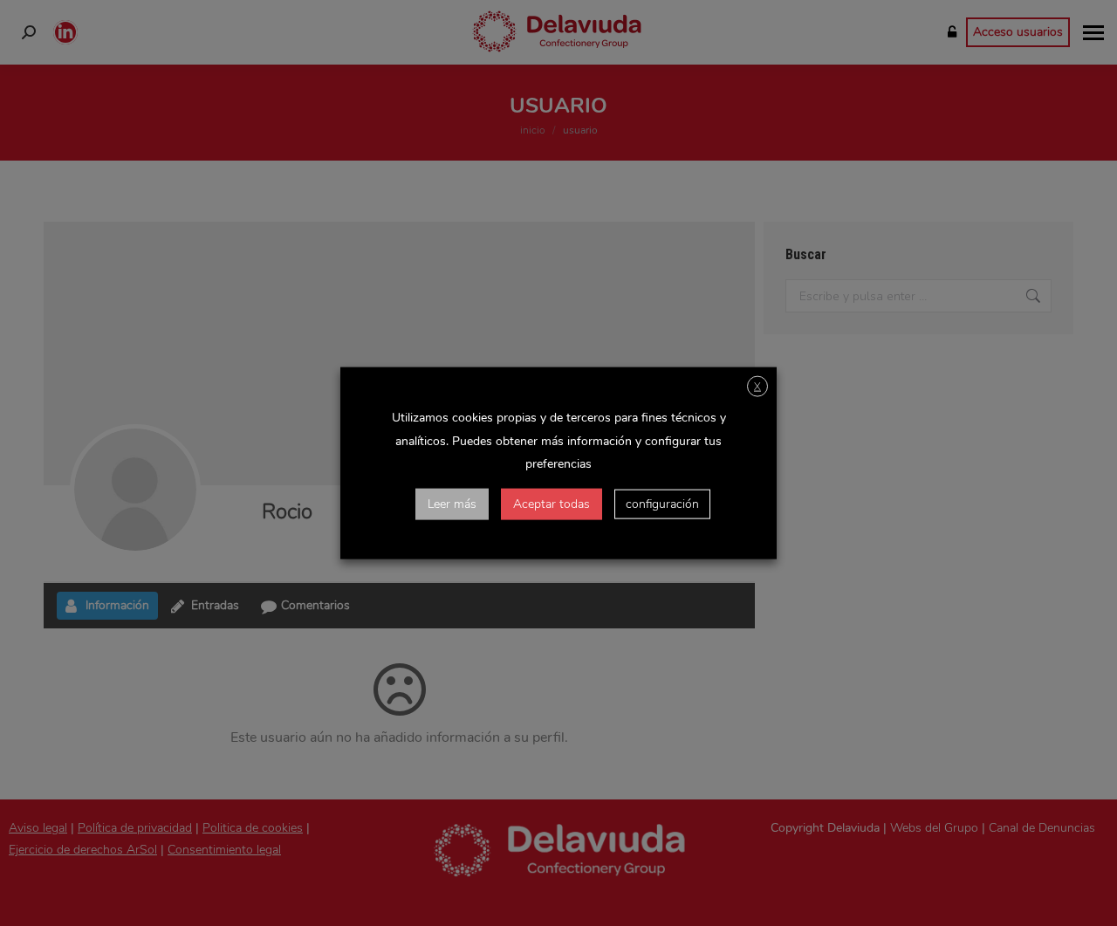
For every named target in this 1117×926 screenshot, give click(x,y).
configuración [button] (662, 504)
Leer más (452, 504)
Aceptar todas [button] (551, 504)
